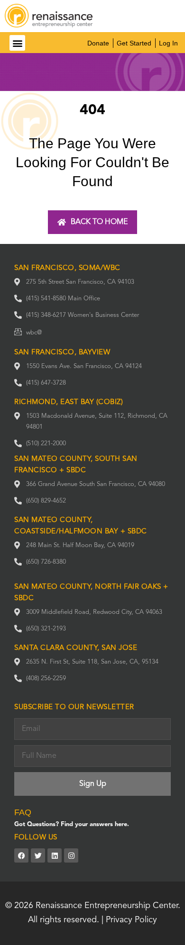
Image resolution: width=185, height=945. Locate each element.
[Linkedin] (54, 855)
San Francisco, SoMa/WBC (67, 268)
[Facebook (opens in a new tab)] (21, 855)
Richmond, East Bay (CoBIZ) (68, 402)
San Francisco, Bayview (62, 352)
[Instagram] (71, 855)
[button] (17, 43)
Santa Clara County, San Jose (75, 648)
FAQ (22, 812)
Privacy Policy (131, 920)
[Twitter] (38, 855)
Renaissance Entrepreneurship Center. (108, 905)
